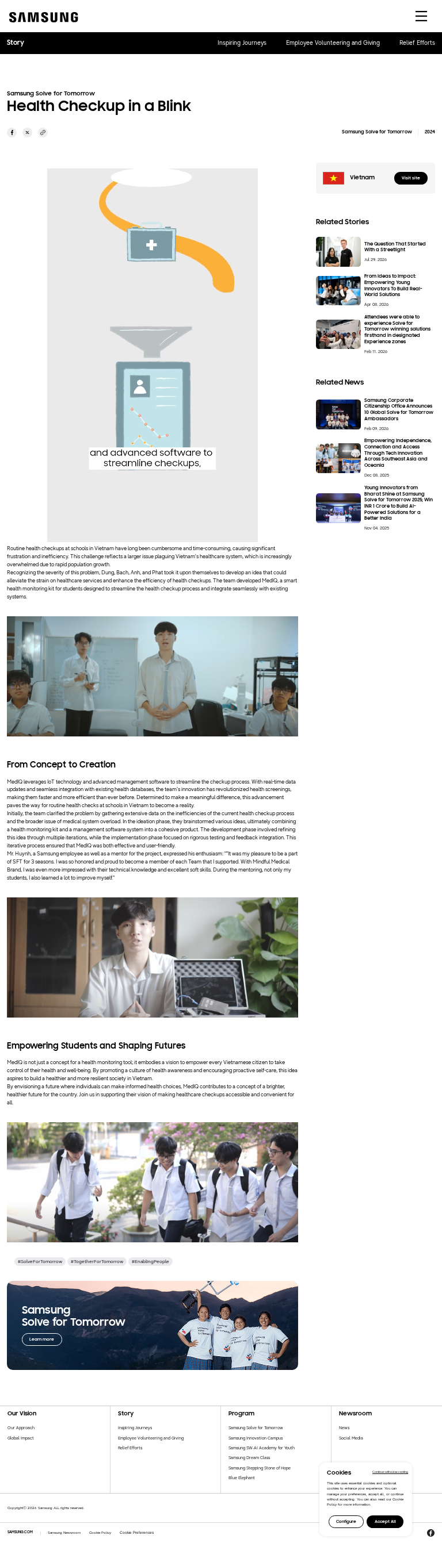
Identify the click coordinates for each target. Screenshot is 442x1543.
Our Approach (21, 1427)
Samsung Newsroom (64, 1532)
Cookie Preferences (137, 1532)
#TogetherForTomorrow (97, 1261)
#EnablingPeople (150, 1261)
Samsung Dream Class (249, 1457)
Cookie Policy (100, 1532)
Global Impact (20, 1438)
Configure (346, 1521)
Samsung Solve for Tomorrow (255, 1427)
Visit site (411, 178)
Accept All (385, 1521)
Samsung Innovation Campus (255, 1438)
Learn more (41, 1339)
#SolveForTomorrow (40, 1261)
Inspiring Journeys (242, 43)
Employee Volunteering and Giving (333, 43)
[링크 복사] (43, 132)
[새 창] (12, 132)
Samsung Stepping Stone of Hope (259, 1468)
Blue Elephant (241, 1477)
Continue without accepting (390, 1471)
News (344, 1427)
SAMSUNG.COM (20, 1532)
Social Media (351, 1438)
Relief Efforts (417, 43)
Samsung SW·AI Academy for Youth (261, 1447)
